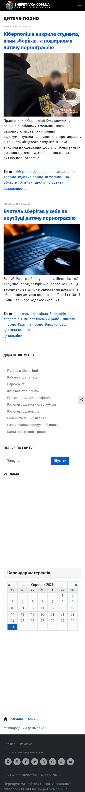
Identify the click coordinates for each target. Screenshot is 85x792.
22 (62, 614)
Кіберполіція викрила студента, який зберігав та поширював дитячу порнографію (41, 41)
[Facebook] (25, 761)
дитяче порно (31, 177)
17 (12, 614)
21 (52, 614)
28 (52, 621)
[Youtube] (70, 761)
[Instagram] (52, 761)
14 (52, 608)
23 (72, 614)
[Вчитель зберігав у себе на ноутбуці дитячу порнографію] (42, 249)
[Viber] (17, 761)
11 (22, 608)
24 (12, 621)
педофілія (66, 172)
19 (32, 614)
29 (62, 621)
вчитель (22, 314)
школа (70, 319)
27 (42, 621)
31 (12, 627)
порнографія (58, 324)
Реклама (26, 744)
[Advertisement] (42, 525)
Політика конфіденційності (23, 752)
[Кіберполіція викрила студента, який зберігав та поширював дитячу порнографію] (42, 85)
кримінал (40, 314)
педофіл (47, 172)
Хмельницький (32, 182)
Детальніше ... (15, 188)
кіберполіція (26, 172)
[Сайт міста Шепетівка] (28, 5)
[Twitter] (34, 761)
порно (10, 177)
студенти (55, 182)
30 (73, 621)
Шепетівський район (43, 319)
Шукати (60, 461)
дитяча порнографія (23, 330)
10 (12, 608)
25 (22, 621)
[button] (79, 5)
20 (42, 614)
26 (32, 621)
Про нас (9, 744)
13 (42, 608)
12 (32, 608)
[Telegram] (8, 761)
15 (62, 608)
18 (22, 614)
